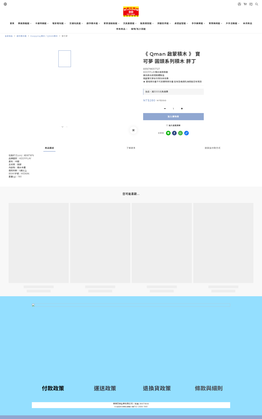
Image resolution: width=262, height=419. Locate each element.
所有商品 (120, 29)
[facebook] (174, 133)
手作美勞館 (197, 23)
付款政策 (53, 388)
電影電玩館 (58, 23)
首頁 (12, 23)
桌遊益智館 (180, 23)
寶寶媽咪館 (214, 23)
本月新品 (247, 23)
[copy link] (186, 133)
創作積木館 (92, 23)
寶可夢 (65, 36)
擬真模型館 (146, 23)
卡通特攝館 (41, 23)
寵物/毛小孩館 (138, 29)
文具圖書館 (128, 23)
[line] (168, 133)
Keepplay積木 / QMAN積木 (44, 36)
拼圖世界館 (163, 23)
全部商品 (9, 36)
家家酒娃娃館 (110, 23)
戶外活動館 (231, 23)
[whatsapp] (180, 133)
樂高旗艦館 (23, 23)
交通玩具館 (75, 23)
